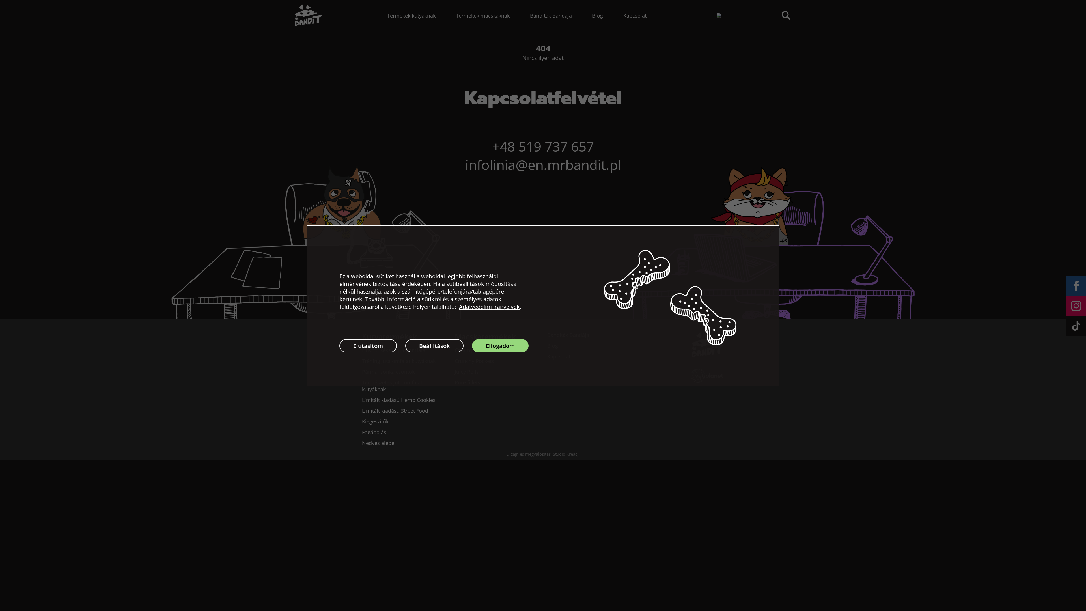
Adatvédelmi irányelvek (489, 307)
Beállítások (434, 346)
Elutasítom (368, 346)
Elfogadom (500, 346)
